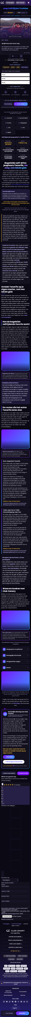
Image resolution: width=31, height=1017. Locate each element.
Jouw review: (5, 901)
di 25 (18, 67)
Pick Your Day (15, 64)
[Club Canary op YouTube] (7, 1001)
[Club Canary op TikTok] (10, 1001)
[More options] (25, 2)
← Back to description (9, 773)
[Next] (21, 56)
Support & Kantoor (15, 947)
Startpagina (10, 2)
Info (9, 127)
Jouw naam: (5, 886)
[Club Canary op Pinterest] (21, 1001)
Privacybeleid (22, 991)
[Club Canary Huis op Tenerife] (2, 3)
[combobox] (15, 71)
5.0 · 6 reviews (20, 104)
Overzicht (9, 118)
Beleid (9, 132)
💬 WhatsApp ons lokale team (13, 762)
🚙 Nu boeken (9, 757)
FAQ (23, 127)
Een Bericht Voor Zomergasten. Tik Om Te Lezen (15, 983)
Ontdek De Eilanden (15, 937)
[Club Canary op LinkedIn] (15, 1001)
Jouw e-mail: (5, 891)
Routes (9, 123)
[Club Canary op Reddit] (24, 1001)
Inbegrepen (23, 123)
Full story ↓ (15, 62)
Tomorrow (6, 67)
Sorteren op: (5, 877)
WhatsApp (16, 703)
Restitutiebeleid (8, 995)
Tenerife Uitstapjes (16, 923)
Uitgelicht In (15, 951)
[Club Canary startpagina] (15, 931)
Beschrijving (8, 104)
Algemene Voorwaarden (8, 991)
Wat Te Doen (20, 2)
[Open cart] (28, 3)
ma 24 (12, 67)
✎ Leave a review (23, 773)
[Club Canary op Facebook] (12, 1001)
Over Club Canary (15, 944)
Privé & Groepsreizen (15, 940)
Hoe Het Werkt (23, 118)
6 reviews (23, 12)
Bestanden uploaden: (15, 911)
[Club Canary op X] (18, 1001)
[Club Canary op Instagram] (4, 1001)
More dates (25, 67)
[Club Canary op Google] (27, 1001)
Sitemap (23, 995)
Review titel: (5, 896)
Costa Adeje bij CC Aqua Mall (20, 184)
